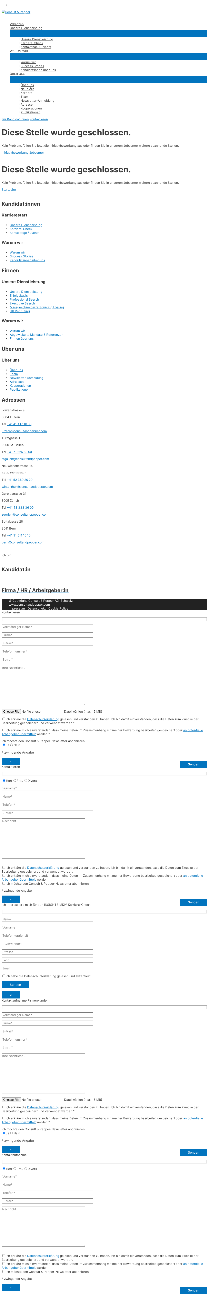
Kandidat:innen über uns (38, 70)
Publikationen (30, 112)
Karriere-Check (32, 43)
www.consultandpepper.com (29, 604)
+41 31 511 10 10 (18, 535)
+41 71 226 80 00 (19, 452)
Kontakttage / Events (24, 233)
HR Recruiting (20, 311)
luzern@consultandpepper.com (24, 431)
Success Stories (32, 66)
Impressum (17, 608)
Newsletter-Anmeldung (37, 101)
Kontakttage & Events (36, 47)
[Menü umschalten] (108, 33)
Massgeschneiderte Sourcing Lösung (37, 307)
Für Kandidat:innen (15, 119)
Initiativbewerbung (15, 152)
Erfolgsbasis (19, 295)
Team (25, 97)
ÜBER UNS (17, 74)
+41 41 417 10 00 (19, 424)
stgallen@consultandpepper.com (25, 459)
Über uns (27, 85)
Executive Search (22, 303)
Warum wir (28, 62)
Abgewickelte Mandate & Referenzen (36, 335)
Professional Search (24, 299)
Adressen (27, 104)
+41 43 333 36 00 (20, 507)
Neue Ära (27, 89)
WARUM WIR (19, 51)
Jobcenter (36, 152)
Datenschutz (37, 608)
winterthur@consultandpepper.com (27, 487)
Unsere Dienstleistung (26, 28)
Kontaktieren (39, 119)
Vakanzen (17, 24)
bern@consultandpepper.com (23, 542)
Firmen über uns (22, 338)
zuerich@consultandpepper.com (25, 514)
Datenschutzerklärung (43, 719)
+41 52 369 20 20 (19, 480)
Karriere (26, 93)
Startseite (9, 190)
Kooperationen (31, 108)
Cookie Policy (58, 608)
